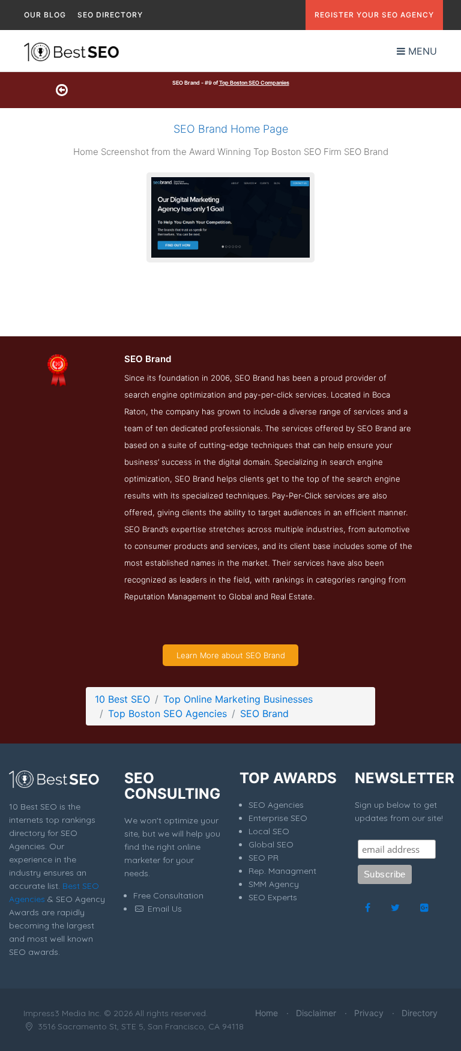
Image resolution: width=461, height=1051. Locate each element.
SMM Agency (274, 884)
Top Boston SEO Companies (254, 82)
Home (266, 1013)
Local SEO (269, 831)
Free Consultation (168, 895)
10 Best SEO (122, 699)
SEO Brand (264, 713)
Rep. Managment (282, 870)
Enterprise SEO (278, 818)
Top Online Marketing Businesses (238, 699)
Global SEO (271, 844)
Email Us (163, 908)
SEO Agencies (276, 804)
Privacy (369, 1013)
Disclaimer (316, 1013)
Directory (420, 1013)
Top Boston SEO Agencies (167, 713)
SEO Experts (273, 897)
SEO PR (264, 857)
